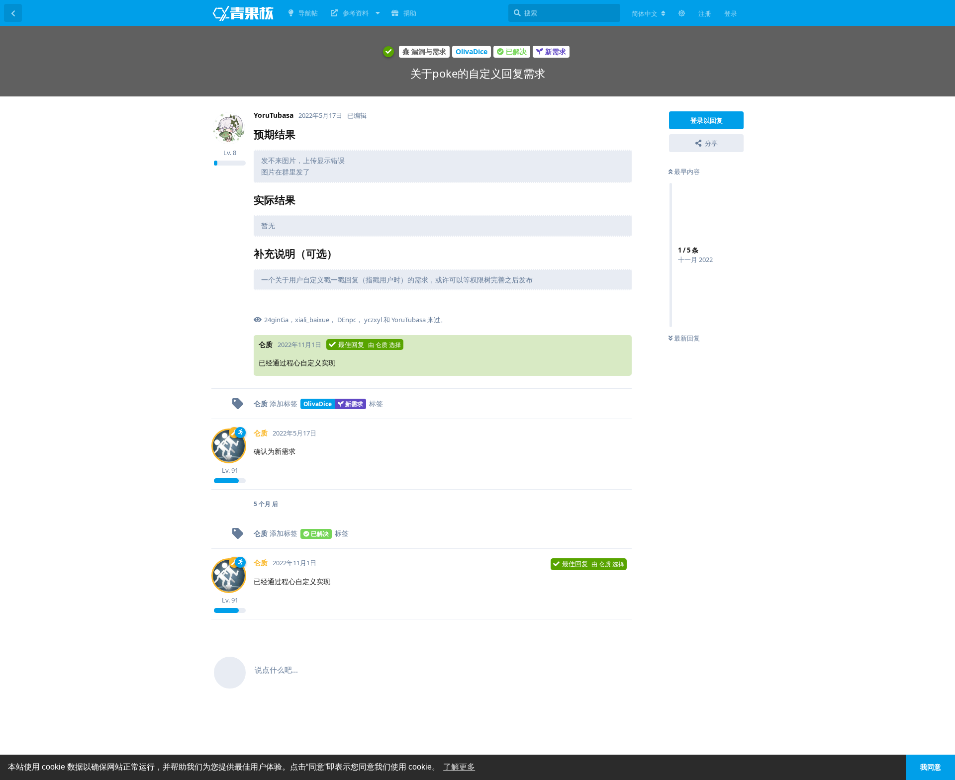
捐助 (409, 12)
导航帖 (308, 12)
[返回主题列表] (13, 13)
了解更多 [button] (459, 767)
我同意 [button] (930, 767)
